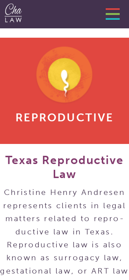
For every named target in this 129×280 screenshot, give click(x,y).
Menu (115, 16)
